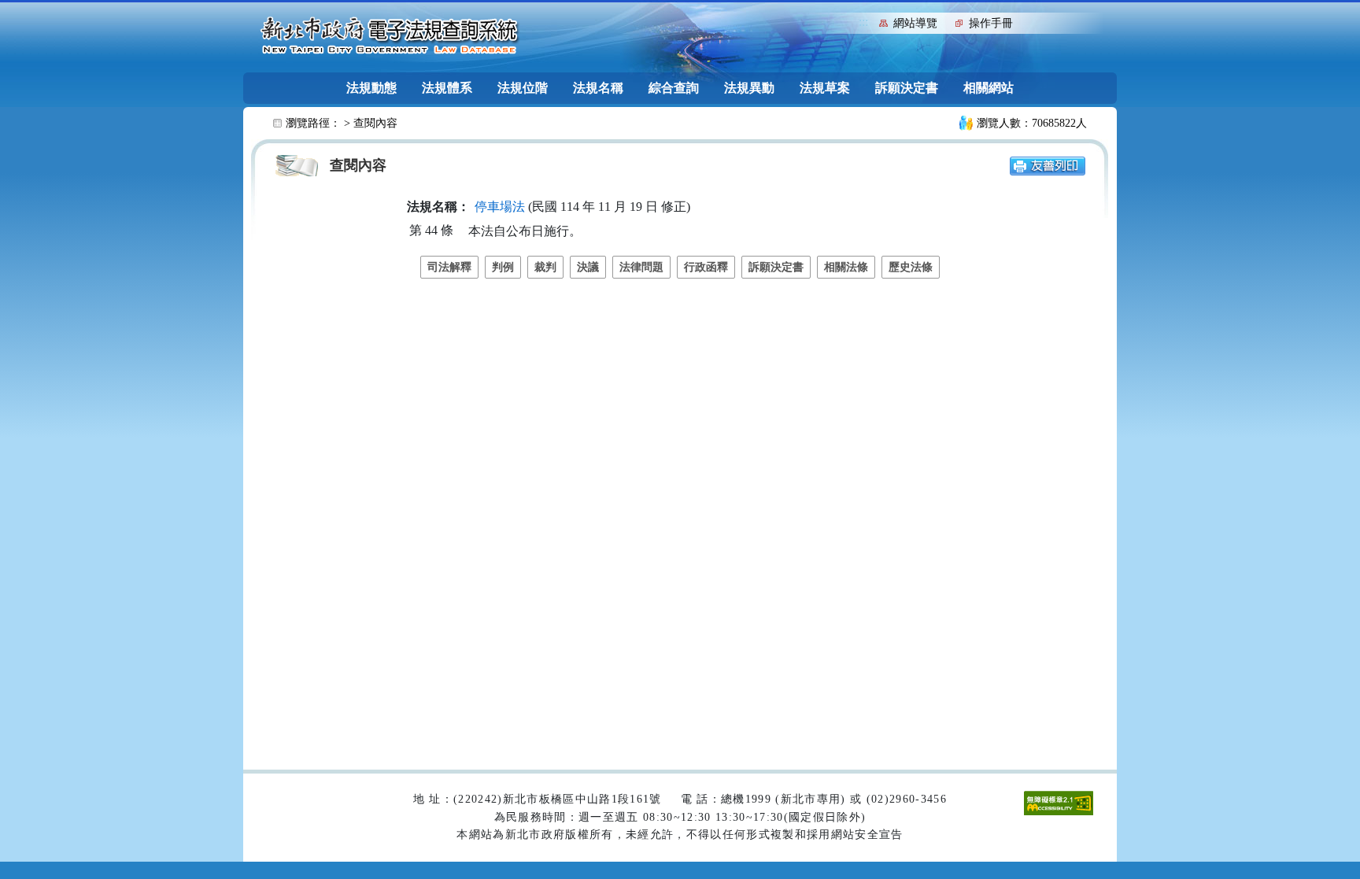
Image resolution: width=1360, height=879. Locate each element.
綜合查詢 (674, 87)
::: (863, 21)
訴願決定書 (906, 87)
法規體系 (447, 87)
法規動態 (371, 87)
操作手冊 (991, 23)
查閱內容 (375, 123)
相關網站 (988, 87)
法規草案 (825, 87)
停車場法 (500, 206)
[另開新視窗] (1047, 165)
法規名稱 (598, 87)
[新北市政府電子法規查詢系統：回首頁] (389, 36)
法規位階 (522, 87)
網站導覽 (915, 23)
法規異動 (749, 87)
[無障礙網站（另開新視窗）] (1058, 802)
